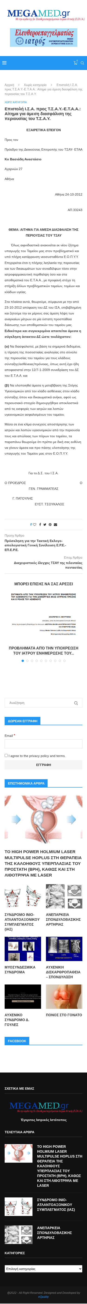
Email (10, 735)
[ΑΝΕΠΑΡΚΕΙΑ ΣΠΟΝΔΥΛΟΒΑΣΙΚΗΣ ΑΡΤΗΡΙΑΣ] (64, 896)
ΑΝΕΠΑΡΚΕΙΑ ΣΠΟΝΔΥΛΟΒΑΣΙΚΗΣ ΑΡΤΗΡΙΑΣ (63, 919)
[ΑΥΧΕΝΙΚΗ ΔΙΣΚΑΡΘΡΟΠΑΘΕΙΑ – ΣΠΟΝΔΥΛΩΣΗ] (64, 949)
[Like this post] (34, 524)
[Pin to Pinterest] (50, 524)
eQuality (43, 1296)
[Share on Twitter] (44, 524)
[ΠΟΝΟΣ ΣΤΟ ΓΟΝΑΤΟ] (64, 996)
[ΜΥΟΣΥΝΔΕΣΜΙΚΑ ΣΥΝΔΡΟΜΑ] (23, 949)
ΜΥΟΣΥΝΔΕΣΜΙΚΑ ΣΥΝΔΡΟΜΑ (20, 969)
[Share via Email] (55, 524)
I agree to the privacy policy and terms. (37, 756)
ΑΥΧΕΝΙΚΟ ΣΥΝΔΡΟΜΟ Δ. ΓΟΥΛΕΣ (17, 1020)
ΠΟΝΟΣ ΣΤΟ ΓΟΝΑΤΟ (64, 1015)
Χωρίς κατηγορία (35, 85)
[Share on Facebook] (40, 524)
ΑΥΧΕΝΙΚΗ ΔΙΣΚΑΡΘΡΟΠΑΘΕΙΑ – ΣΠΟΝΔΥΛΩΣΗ (63, 972)
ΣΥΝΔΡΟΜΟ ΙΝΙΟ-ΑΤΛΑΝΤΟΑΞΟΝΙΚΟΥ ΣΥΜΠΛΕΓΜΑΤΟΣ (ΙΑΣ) (22, 922)
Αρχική (9, 85)
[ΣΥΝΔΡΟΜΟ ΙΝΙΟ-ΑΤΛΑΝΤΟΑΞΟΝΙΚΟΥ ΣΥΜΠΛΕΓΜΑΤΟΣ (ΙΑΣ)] (23, 896)
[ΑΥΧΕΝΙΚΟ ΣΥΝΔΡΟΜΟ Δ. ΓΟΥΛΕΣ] (23, 996)
